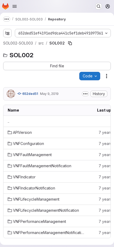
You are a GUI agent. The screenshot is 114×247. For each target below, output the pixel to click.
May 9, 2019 (49, 94)
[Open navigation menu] (14, 6)
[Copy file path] (70, 43)
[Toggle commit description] (85, 93)
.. (8, 121)
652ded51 (29, 94)
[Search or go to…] (98, 6)
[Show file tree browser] (7, 33)
